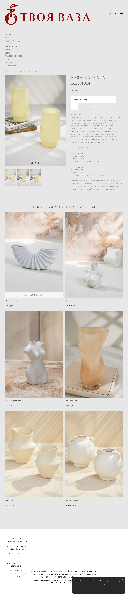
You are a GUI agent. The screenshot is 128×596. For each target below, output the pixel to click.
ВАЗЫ (7, 38)
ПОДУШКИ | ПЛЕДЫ (13, 41)
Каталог (64, 539)
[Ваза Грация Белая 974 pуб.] (34, 354)
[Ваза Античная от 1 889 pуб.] (94, 454)
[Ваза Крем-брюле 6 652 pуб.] (94, 354)
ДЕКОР (7, 59)
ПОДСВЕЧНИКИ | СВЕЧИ (14, 56)
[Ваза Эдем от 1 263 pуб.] (34, 454)
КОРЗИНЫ (9, 50)
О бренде (64, 546)
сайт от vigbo (64, 590)
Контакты (64, 560)
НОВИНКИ (9, 62)
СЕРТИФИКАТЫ (11, 65)
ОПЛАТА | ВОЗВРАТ (17, 554)
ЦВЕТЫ (7, 53)
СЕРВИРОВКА (10, 44)
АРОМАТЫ (9, 35)
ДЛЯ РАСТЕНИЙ (11, 47)
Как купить (64, 553)
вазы (16, 72)
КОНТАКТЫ (16, 558)
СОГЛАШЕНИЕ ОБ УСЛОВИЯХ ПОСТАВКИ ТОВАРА (16, 573)
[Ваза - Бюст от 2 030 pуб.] (94, 255)
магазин (8, 72)
